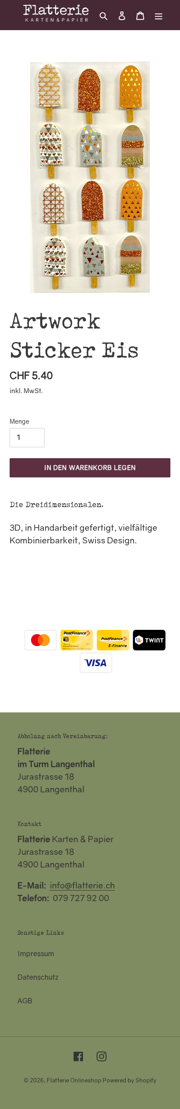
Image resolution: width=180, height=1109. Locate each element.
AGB (24, 1000)
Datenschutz (38, 977)
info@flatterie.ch (82, 885)
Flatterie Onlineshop (74, 1080)
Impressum (35, 953)
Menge (19, 421)
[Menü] (158, 14)
